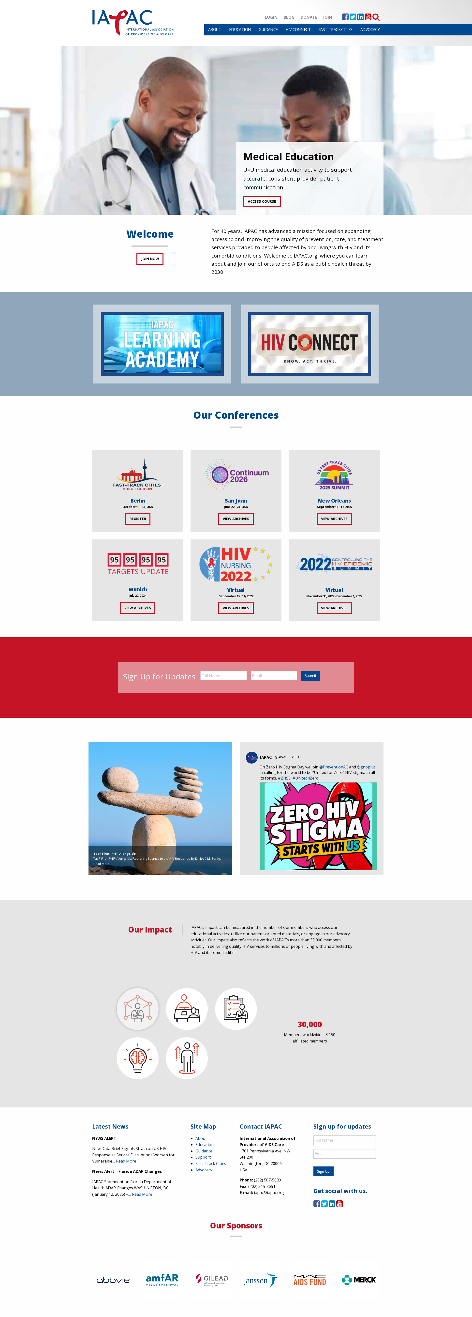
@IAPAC (280, 757)
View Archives (236, 518)
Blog (289, 17)
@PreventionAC (333, 767)
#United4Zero (305, 778)
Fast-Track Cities (336, 29)
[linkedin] (360, 18)
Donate (309, 17)
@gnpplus (366, 767)
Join (327, 17)
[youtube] (368, 18)
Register (138, 518)
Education (240, 29)
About (214, 29)
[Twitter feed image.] (318, 861)
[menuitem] (214, 29)
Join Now (150, 258)
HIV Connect (298, 29)
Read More (101, 863)
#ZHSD (284, 778)
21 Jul (296, 757)
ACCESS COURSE (262, 201)
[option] (236, 130)
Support (203, 1157)
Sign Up (323, 1171)
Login (271, 17)
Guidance (268, 29)
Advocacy (370, 29)
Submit (310, 675)
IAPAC (266, 757)
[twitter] (353, 18)
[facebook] (345, 18)
